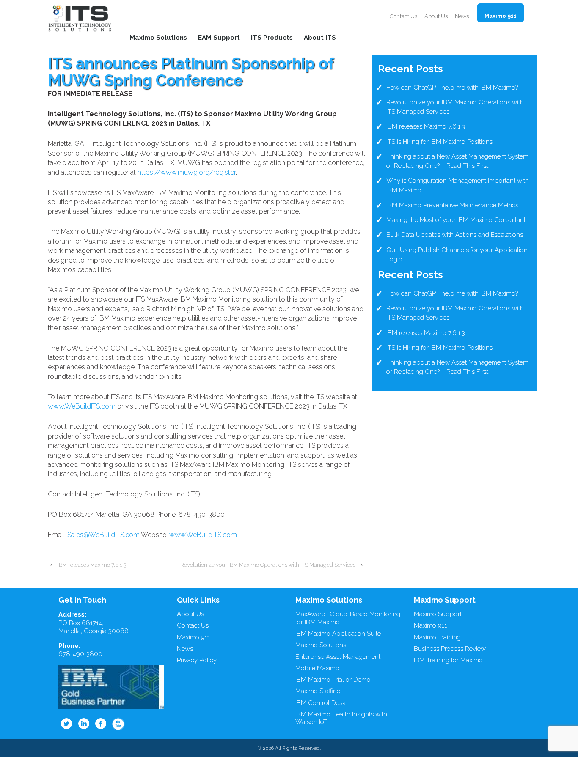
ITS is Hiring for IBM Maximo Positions (439, 141)
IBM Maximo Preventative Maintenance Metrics (452, 205)
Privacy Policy (197, 660)
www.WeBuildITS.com (82, 406)
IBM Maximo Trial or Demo (333, 679)
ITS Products (272, 37)
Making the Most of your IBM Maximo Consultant (456, 220)
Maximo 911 (500, 16)
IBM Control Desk (320, 703)
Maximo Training (437, 637)
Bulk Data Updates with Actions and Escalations (454, 235)
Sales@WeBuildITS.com (103, 535)
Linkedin (83, 723)
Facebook (101, 723)
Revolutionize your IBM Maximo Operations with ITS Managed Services (267, 565)
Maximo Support (438, 614)
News (462, 16)
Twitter (66, 723)
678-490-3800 (80, 654)
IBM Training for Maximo (448, 660)
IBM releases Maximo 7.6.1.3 (92, 565)
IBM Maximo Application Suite (338, 633)
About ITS (320, 37)
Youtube (118, 723)
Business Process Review (450, 649)
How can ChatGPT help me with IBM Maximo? (452, 87)
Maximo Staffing (318, 691)
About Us (436, 16)
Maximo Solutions (158, 37)
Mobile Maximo (317, 668)
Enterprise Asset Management (337, 657)
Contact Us (403, 16)
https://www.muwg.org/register (187, 172)
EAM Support (219, 37)
